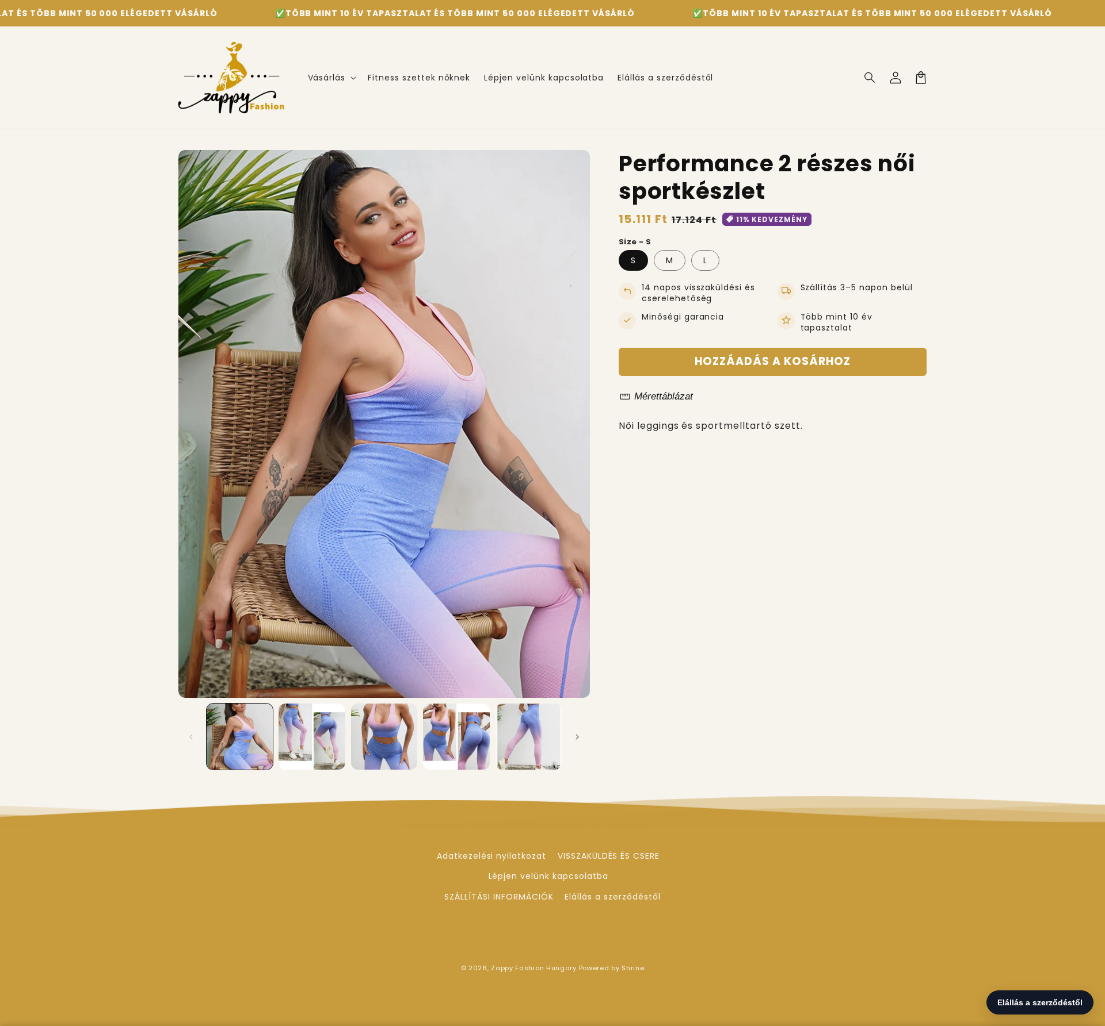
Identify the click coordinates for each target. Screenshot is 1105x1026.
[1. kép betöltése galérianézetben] (240, 737)
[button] (331, 78)
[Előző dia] (191, 737)
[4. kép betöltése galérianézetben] (456, 737)
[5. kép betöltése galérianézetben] (529, 737)
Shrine (633, 968)
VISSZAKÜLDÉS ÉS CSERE (609, 856)
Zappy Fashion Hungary (534, 968)
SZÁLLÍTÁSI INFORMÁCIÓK (498, 896)
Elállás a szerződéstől (612, 896)
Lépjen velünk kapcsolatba (548, 876)
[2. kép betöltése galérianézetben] (312, 737)
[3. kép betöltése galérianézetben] (384, 737)
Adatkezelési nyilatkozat (491, 856)
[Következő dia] (577, 737)
